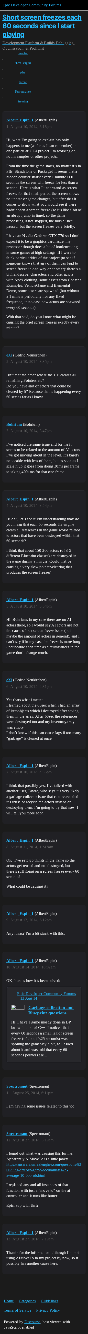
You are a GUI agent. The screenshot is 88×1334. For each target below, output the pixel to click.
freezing (23, 101)
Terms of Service (17, 1310)
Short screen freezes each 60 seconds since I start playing (42, 26)
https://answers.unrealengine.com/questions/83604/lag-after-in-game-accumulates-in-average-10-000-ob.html (43, 1170)
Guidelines (49, 1301)
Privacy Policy (48, 1310)
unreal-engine (23, 63)
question (23, 53)
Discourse (32, 1322)
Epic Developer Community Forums (31, 5)
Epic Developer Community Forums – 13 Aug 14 (46, 996)
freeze (23, 82)
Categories (27, 1301)
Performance (23, 91)
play (22, 72)
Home (9, 1301)
